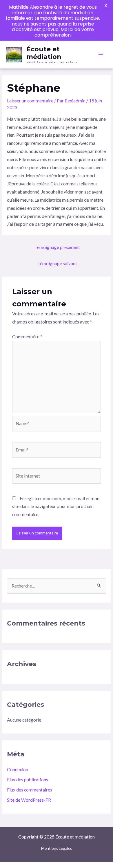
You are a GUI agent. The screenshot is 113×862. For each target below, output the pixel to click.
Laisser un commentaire (30, 100)
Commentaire (27, 336)
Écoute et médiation (43, 52)
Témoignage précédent (57, 247)
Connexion (17, 769)
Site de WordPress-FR (29, 800)
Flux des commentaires (29, 789)
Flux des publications (27, 779)
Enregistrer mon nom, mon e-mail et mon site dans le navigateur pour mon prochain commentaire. (55, 506)
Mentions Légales (56, 848)
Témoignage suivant (57, 263)
